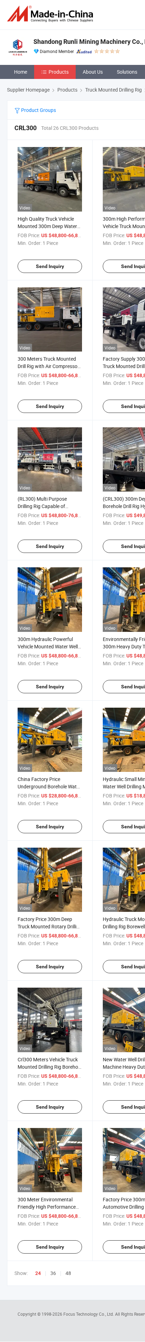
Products (59, 71)
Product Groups (38, 110)
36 (53, 1273)
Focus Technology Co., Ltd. (89, 1314)
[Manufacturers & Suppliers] (51, 14)
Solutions (127, 71)
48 (68, 1273)
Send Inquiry (50, 266)
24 (38, 1273)
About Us (93, 71)
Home (20, 71)
